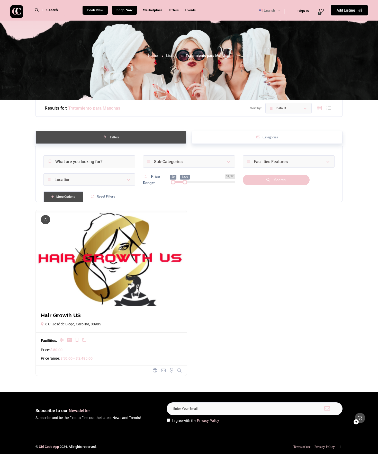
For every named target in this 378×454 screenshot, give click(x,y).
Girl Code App (49, 447)
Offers (173, 10)
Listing (171, 56)
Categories (270, 137)
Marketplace (152, 10)
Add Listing (346, 10)
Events (190, 10)
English (269, 10)
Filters (114, 137)
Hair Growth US (61, 315)
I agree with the (195, 421)
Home (153, 56)
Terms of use (302, 447)
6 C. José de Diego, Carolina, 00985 (73, 324)
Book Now (95, 10)
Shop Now (124, 10)
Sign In (303, 11)
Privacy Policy (208, 421)
